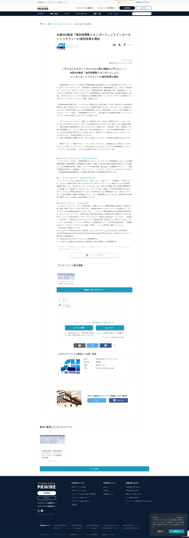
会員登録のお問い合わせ (133, 487)
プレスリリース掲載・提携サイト (81, 501)
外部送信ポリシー (75, 534)
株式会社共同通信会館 (93, 525)
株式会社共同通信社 (76, 525)
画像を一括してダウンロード (94, 290)
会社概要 (105, 490)
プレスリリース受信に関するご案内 (113, 337)
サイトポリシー (44, 534)
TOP (44, 24)
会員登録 (127, 8)
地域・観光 (54, 13)
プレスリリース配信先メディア (81, 497)
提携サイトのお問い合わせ (133, 494)
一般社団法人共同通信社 (60, 525)
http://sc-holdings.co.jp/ (90, 158)
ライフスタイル (81, 13)
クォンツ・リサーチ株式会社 (73, 528)
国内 (124, 2)
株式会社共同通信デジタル (111, 525)
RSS (112, 534)
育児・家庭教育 (67, 306)
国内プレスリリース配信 (79, 487)
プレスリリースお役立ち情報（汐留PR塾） (84, 494)
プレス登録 (80, 328)
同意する (176, 531)
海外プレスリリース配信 (79, 490)
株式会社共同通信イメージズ (131, 525)
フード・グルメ (113, 13)
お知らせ (105, 487)
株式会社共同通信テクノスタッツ (110, 528)
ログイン (144, 8)
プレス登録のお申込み (132, 497)
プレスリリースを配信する (85, 8)
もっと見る (94, 469)
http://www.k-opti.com (87, 178)
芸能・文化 (97, 13)
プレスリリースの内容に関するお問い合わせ (139, 501)
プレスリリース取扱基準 (91, 534)
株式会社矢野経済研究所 (131, 528)
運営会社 (104, 534)
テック (67, 13)
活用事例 (74, 504)
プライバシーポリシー (168, 517)
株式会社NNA (57, 528)
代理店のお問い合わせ (132, 490)
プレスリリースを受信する (106, 8)
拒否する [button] (160, 531)
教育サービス (52, 24)
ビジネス (40, 13)
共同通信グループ (108, 494)
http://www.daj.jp (82, 203)
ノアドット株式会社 (91, 528)
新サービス (65, 300)
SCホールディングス (65, 24)
